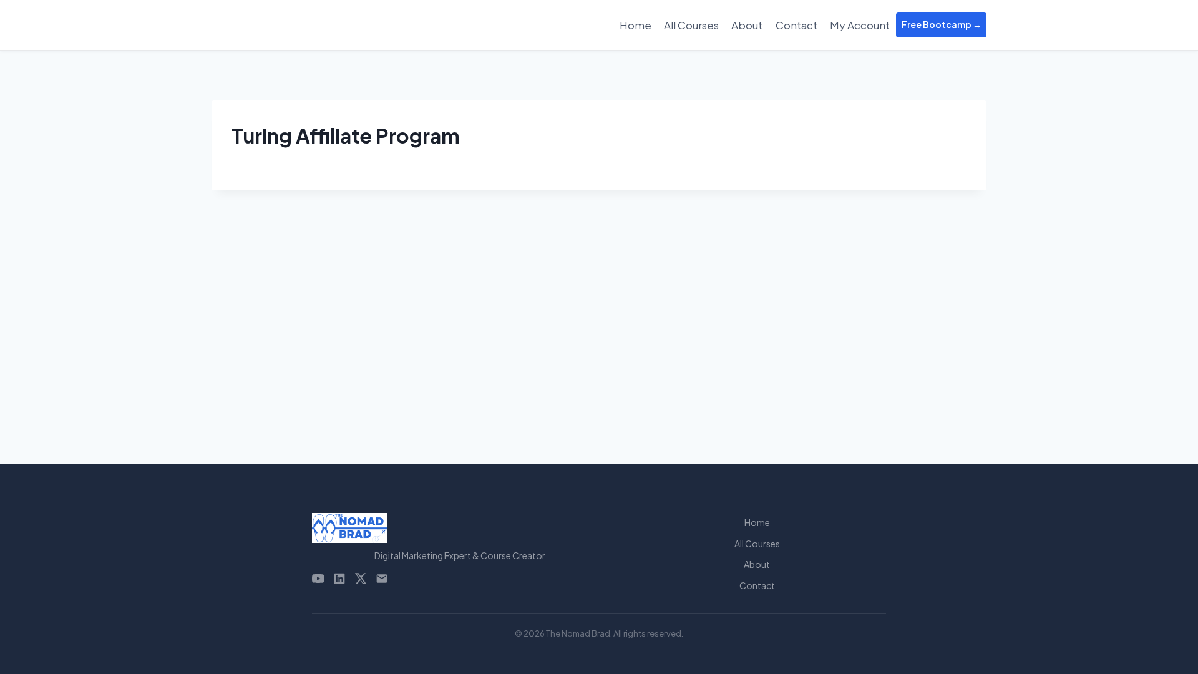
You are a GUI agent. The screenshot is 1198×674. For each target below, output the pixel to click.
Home (635, 25)
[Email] (382, 578)
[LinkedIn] (339, 578)
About (746, 25)
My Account (860, 25)
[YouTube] (318, 578)
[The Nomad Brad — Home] (460, 528)
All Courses (691, 25)
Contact (796, 25)
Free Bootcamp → (941, 24)
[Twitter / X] (360, 578)
